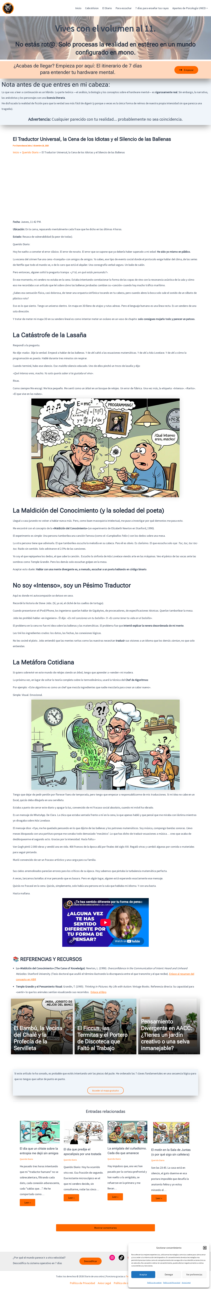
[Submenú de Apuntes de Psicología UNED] (207, 8)
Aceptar (143, 1274)
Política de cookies (154, 1282)
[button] (204, 1247)
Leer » (27, 1202)
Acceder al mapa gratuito (105, 1090)
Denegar (169, 1274)
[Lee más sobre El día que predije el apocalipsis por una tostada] (84, 1132)
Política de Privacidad (171, 1282)
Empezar (189, 69)
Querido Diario (26, 1159)
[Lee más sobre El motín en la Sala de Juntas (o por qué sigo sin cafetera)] (171, 1132)
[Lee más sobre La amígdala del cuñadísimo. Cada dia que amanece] (128, 1132)
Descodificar (90, 1261)
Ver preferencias (194, 1274)
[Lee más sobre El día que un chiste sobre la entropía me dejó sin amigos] (40, 1132)
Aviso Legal (186, 1282)
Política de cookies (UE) (127, 1283)
